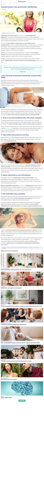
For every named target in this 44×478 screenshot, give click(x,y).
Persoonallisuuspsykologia (6, 341)
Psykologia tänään (4, 268)
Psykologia (3, 4)
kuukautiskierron (21, 35)
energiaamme (22, 185)
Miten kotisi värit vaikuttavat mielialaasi (11, 288)
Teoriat (2, 396)
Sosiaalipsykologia (5, 378)
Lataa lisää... (22, 400)
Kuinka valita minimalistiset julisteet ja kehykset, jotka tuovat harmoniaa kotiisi (21, 306)
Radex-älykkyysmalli (6, 397)
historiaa (37, 67)
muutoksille (30, 239)
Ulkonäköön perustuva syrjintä (9, 379)
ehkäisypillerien (8, 128)
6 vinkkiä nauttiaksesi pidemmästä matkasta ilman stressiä (16, 361)
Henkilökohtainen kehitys (6, 323)
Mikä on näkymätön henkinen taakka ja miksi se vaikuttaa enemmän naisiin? (20, 342)
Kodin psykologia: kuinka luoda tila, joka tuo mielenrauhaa (16, 269)
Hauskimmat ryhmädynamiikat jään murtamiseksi (13, 324)
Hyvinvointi (3, 286)
